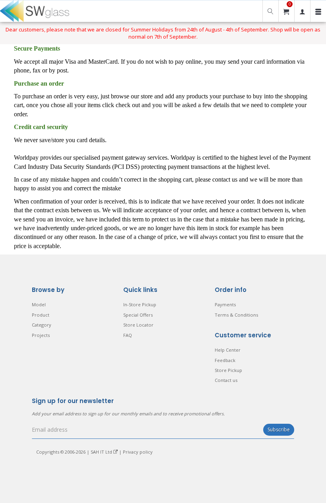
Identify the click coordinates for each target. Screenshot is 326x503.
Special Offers (138, 315)
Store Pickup (228, 370)
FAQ (127, 335)
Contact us (226, 380)
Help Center (228, 350)
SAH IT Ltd (102, 452)
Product (40, 315)
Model (39, 304)
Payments (225, 304)
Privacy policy (138, 452)
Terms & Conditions (236, 315)
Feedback (225, 360)
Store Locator (138, 325)
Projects (41, 335)
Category (41, 325)
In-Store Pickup (139, 304)
